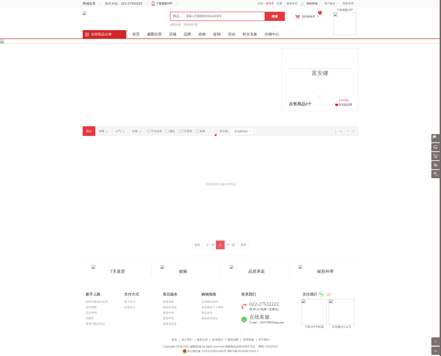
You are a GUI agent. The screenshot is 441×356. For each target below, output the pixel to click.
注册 (279, 3)
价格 (135, 131)
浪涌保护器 (191, 24)
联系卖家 (168, 301)
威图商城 (195, 346)
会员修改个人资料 (212, 307)
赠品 (172, 131)
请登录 (270, 3)
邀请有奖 (291, 3)
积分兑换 (250, 34)
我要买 (90, 318)
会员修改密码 (209, 301)
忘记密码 (91, 312)
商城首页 (89, 3)
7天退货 (187, 131)
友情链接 (248, 339)
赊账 (202, 131)
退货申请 (168, 312)
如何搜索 (91, 307)
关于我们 (263, 339)
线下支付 (129, 301)
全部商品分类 (101, 34)
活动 (231, 34)
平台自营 (156, 131)
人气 (118, 131)
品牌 (187, 34)
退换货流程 (170, 307)
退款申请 (168, 318)
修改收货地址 (209, 318)
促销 (216, 34)
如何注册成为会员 (97, 301)
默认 (89, 131)
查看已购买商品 (95, 323)
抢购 (202, 34)
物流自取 (233, 339)
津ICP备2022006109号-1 (243, 351)
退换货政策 (170, 323)
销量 (102, 131)
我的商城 (311, 3)
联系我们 (217, 339)
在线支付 (129, 307)
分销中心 (272, 34)
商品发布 (206, 312)
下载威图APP (164, 3)
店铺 (172, 34)
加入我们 (186, 339)
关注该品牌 (345, 104)
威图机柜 (175, 24)
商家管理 (348, 3)
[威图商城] (84, 12)
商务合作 (202, 339)
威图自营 (154, 34)
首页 (174, 339)
